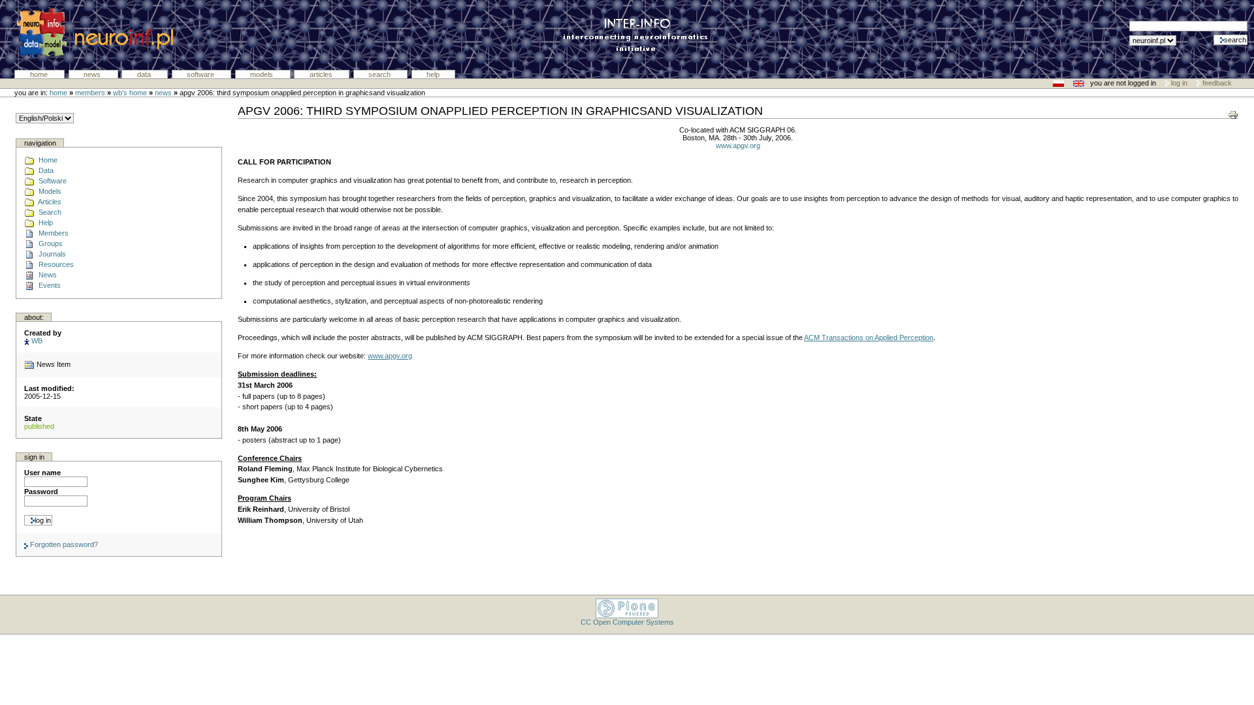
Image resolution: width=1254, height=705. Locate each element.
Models (262, 74)
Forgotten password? (63, 544)
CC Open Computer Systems (627, 622)
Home (40, 74)
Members (90, 93)
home (58, 93)
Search (380, 74)
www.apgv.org (738, 145)
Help (433, 74)
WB (36, 341)
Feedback (1216, 83)
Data (145, 74)
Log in (1179, 83)
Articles (322, 74)
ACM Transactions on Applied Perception (868, 337)
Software (201, 74)
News (93, 74)
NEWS (163, 93)
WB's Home (130, 93)
